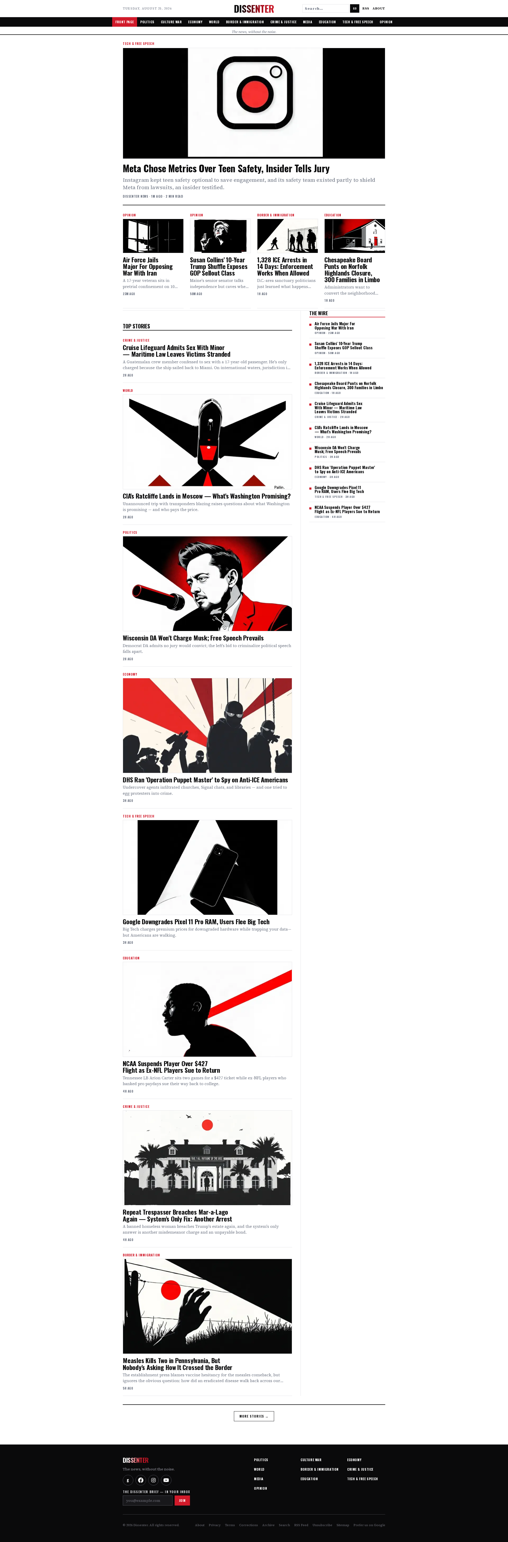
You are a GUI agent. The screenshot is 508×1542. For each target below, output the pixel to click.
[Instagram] (153, 1480)
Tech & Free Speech (357, 22)
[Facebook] (140, 1480)
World (214, 22)
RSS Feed (301, 1525)
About (379, 8)
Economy (195, 22)
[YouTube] (166, 1480)
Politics (147, 22)
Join (182, 1500)
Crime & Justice (283, 22)
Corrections (248, 1525)
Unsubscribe (322, 1525)
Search (284, 1525)
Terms (230, 1525)
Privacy (215, 1525)
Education (327, 22)
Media (307, 22)
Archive (268, 1525)
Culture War (171, 22)
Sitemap (343, 1525)
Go (354, 8)
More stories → (254, 1416)
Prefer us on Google (369, 1525)
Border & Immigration (245, 22)
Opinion (386, 22)
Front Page (124, 22)
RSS (365, 8)
